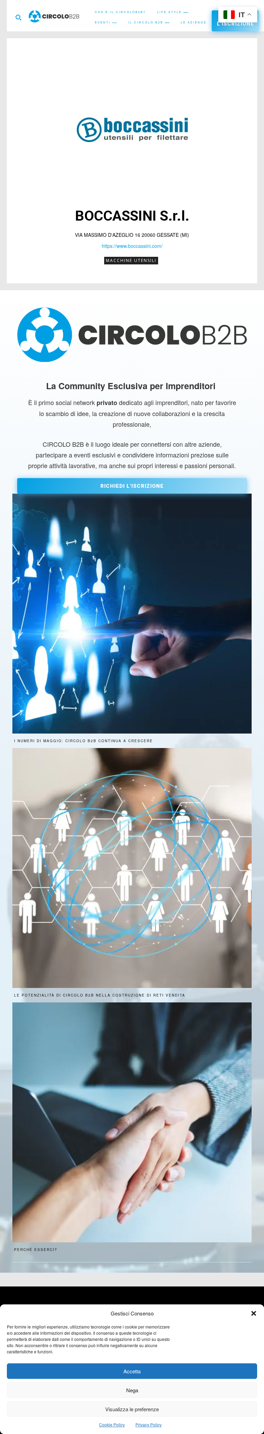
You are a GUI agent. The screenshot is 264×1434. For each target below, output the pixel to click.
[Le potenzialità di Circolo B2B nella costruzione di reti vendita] (132, 868)
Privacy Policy (148, 1424)
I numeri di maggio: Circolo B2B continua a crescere (83, 740)
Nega (132, 1390)
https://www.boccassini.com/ (132, 245)
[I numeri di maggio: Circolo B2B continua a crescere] (132, 614)
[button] (253, 1313)
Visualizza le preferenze (132, 1409)
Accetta (132, 1371)
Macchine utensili (131, 260)
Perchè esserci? (35, 1249)
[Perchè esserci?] (132, 1122)
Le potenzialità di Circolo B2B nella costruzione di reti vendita (99, 995)
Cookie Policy (112, 1424)
